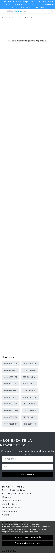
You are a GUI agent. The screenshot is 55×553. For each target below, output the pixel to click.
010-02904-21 (29, 417)
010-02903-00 (30, 397)
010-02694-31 (10, 370)
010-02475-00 (30, 364)
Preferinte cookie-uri (27, 549)
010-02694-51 (10, 377)
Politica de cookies (18, 529)
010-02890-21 (10, 397)
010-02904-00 (30, 410)
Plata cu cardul (9, 511)
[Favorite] (47, 11)
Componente (7, 17)
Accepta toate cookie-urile (27, 537)
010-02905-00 (11, 424)
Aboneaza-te (27, 474)
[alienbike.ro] (17, 11)
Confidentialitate (10, 504)
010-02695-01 (29, 377)
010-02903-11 (10, 404)
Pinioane (20, 17)
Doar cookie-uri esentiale (27, 543)
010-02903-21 (29, 404)
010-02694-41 (29, 370)
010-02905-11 (30, 424)
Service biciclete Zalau (13, 490)
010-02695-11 (10, 384)
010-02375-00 (11, 364)
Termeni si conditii (11, 500)
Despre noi (7, 497)
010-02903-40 (11, 410)
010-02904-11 (10, 417)
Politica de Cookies (12, 508)
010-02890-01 (29, 390)
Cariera (5, 515)
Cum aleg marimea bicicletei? (17, 493)
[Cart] (51, 11)
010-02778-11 (10, 390)
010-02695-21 (29, 384)
